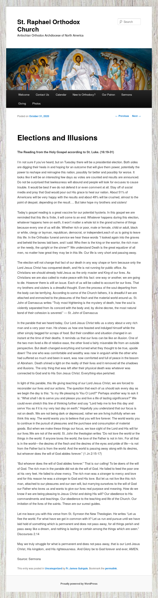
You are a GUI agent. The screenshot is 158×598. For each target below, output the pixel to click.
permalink (111, 568)
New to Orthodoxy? (84, 94)
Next (136, 116)
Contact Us (42, 94)
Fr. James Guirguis (77, 568)
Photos (36, 103)
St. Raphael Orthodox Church (48, 25)
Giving (22, 103)
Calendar (61, 94)
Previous (122, 116)
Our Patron (108, 94)
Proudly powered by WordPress (79, 583)
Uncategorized (53, 568)
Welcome (23, 94)
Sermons (126, 94)
